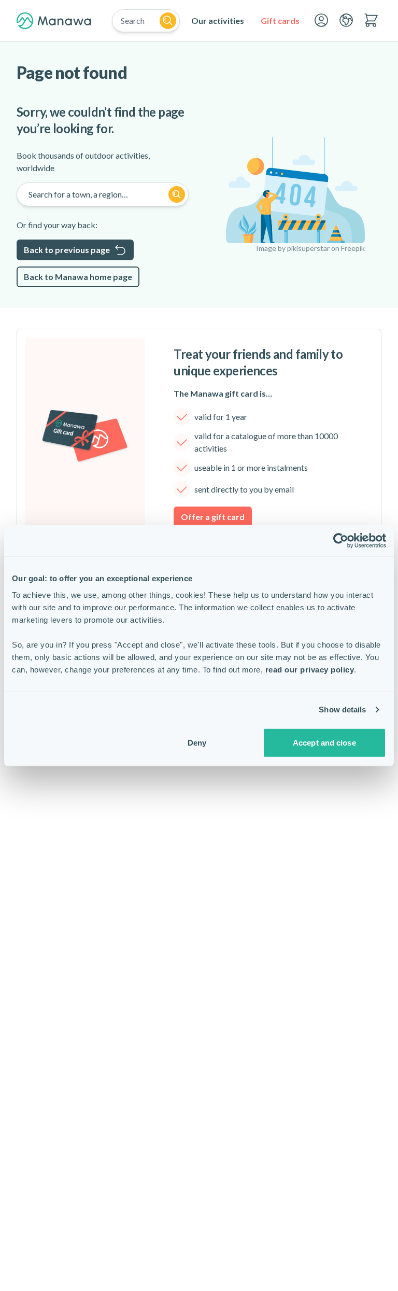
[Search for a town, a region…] (176, 194)
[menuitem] (217, 20)
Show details (342, 709)
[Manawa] (54, 20)
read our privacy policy (309, 669)
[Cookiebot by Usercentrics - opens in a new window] (340, 541)
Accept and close (324, 742)
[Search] (168, 20)
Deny (197, 742)
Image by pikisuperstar (293, 248)
